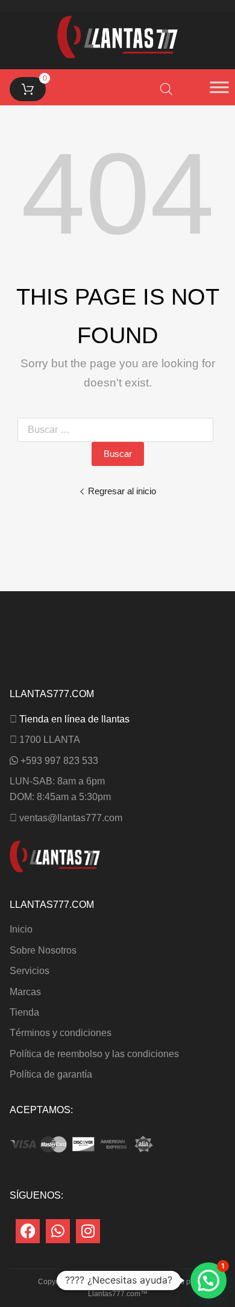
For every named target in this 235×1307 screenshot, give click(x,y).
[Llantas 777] (117, 55)
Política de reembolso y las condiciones (94, 1054)
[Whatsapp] (58, 1231)
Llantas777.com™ (118, 1294)
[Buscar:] (117, 429)
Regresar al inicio (122, 491)
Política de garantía (51, 1074)
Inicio (21, 929)
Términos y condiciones (60, 1033)
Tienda (24, 1012)
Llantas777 (117, 1282)
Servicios (29, 971)
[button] (208, 1280)
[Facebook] (28, 1231)
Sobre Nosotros (43, 950)
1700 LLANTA (49, 739)
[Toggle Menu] (219, 87)
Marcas (25, 992)
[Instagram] (88, 1231)
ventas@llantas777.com (70, 818)
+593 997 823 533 (59, 761)
